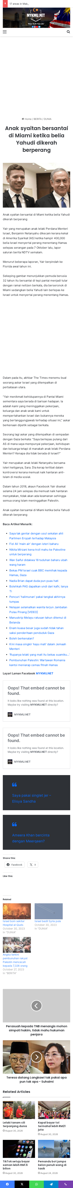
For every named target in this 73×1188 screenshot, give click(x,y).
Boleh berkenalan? (21, 638)
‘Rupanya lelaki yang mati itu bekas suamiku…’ (39, 654)
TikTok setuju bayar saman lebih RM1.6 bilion (16, 1165)
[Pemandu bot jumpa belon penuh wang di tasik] (54, 1149)
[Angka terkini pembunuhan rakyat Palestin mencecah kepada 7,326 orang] (17, 945)
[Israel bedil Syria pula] (49, 911)
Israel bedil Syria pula (48, 921)
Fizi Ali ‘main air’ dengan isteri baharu (34, 544)
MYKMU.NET (44, 673)
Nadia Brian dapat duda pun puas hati (33, 581)
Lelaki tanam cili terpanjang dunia (15, 1124)
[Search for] (68, 31)
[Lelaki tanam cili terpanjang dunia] (19, 1110)
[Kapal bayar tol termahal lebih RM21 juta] (54, 1110)
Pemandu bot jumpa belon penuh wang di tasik (52, 1165)
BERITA (38, 118)
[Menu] (5, 31)
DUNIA (47, 118)
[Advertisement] (36, 75)
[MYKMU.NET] (36, 18)
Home (28, 118)
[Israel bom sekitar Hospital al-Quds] (17, 911)
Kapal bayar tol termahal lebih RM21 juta (52, 1126)
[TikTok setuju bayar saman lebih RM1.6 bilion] (19, 1149)
